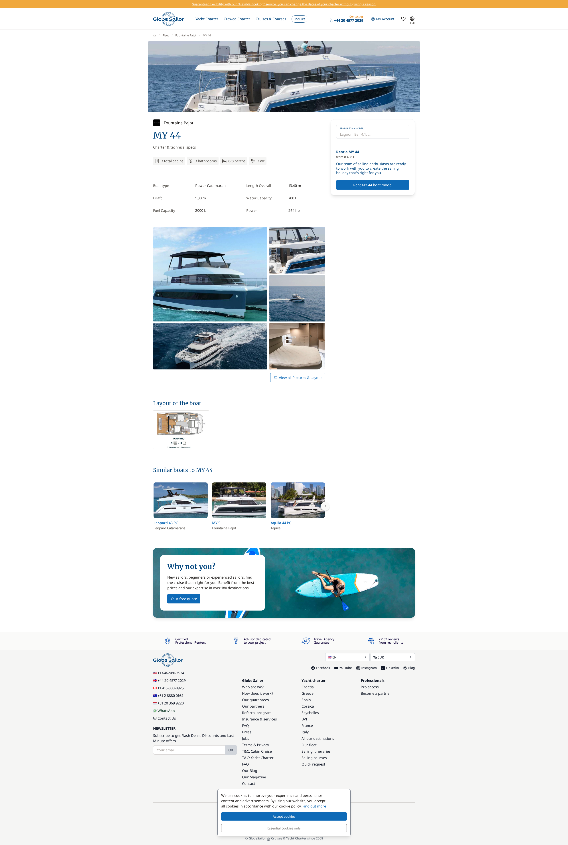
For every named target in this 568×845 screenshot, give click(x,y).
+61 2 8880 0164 (170, 695)
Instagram (369, 668)
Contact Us (167, 718)
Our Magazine (254, 777)
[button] (207, 19)
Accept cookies (284, 816)
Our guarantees (255, 699)
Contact (248, 783)
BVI (304, 719)
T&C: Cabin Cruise (257, 751)
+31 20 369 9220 (171, 703)
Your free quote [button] (184, 598)
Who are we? (253, 686)
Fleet (165, 35)
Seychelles (310, 712)
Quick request (313, 764)
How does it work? (257, 693)
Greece (308, 693)
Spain (306, 699)
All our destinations (318, 738)
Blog (411, 668)
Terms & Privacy (255, 744)
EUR (381, 657)
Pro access (370, 686)
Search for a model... (352, 128)
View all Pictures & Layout (300, 377)
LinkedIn (392, 668)
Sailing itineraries (316, 751)
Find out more (314, 806)
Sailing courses (314, 757)
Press (246, 732)
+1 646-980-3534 (171, 672)
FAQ (245, 725)
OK (230, 750)
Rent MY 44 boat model (372, 184)
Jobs (245, 738)
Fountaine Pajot (185, 35)
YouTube (345, 668)
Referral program (257, 712)
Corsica (308, 706)
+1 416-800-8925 (171, 688)
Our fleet (309, 744)
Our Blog (249, 770)
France (307, 725)
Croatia (308, 686)
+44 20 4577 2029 (172, 680)
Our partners (253, 706)
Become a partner (376, 693)
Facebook (323, 668)
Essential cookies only (284, 828)
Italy (305, 732)
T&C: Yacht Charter (258, 757)
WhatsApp (166, 710)
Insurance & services (259, 719)
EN (334, 657)
